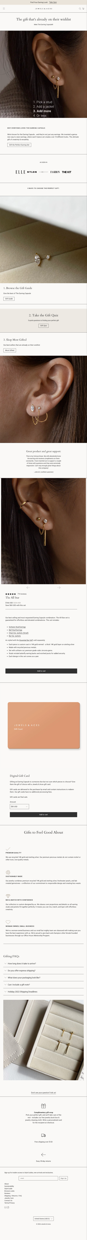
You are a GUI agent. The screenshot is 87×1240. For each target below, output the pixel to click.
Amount (13, 802)
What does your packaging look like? (24, 977)
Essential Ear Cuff (26, 640)
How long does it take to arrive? (22, 963)
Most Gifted (9, 350)
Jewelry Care (8, 1198)
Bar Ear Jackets (15, 636)
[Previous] (28, 587)
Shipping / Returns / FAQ (13, 1196)
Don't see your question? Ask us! (43, 1093)
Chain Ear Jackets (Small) (18, 633)
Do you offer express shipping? (21, 970)
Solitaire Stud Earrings (17, 627)
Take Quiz (53, 2)
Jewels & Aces (46, 1224)
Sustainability (9, 1186)
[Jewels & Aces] (43, 8)
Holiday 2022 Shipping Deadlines (22, 992)
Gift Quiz (43, 326)
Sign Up (63, 1178)
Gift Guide (9, 299)
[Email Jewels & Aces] (5, 1208)
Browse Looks (9, 1191)
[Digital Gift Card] (43, 725)
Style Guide (8, 1189)
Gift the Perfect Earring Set (19, 145)
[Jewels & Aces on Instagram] (8, 1208)
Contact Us (8, 1200)
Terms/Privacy (9, 1203)
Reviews (7, 1193)
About (6, 1184)
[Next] (58, 587)
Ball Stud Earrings (15, 630)
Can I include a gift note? (19, 984)
